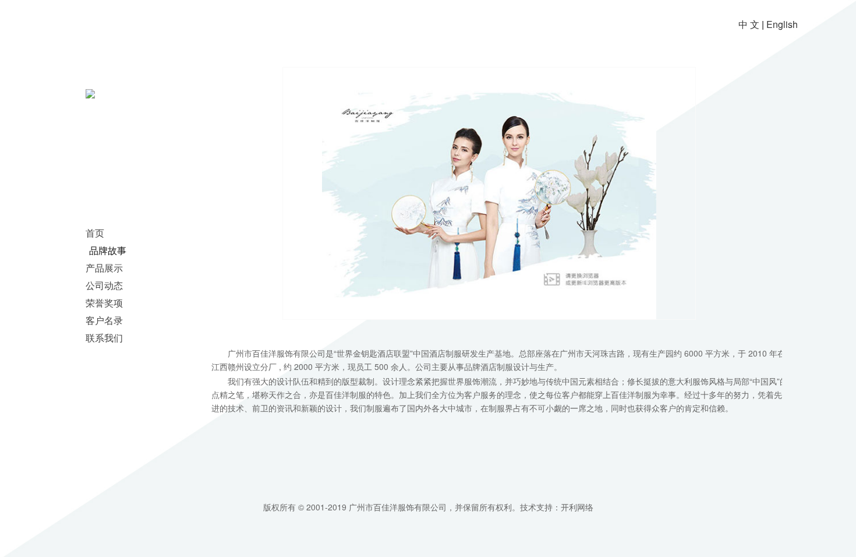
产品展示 (104, 267)
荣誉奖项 (104, 302)
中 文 (748, 24)
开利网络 (577, 507)
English (782, 24)
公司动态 (104, 285)
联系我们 (104, 337)
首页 (95, 232)
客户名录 (104, 320)
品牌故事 (107, 250)
